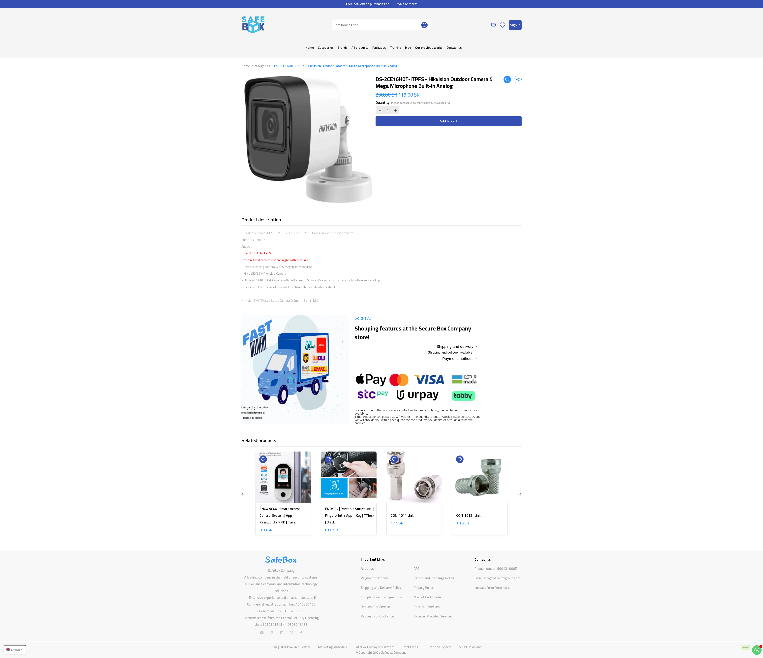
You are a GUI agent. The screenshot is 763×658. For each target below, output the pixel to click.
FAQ (416, 568)
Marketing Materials (332, 647)
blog (408, 47)
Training (395, 47)
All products (359, 47)
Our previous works (429, 47)
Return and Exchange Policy (434, 578)
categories (262, 66)
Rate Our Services (427, 607)
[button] (15, 649)
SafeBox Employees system (374, 647)
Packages (379, 47)
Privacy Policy (424, 587)
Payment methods (374, 578)
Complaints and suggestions (381, 597)
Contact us (454, 47)
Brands (343, 47)
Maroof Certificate (427, 597)
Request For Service (375, 607)
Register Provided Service (432, 616)
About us (367, 568)
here (506, 587)
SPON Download (470, 647)
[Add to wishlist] (507, 79)
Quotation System (438, 647)
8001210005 (507, 569)
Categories (326, 47)
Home (309, 47)
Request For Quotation (377, 616)
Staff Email (410, 647)
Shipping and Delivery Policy (381, 587)
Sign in (515, 25)
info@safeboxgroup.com (502, 578)
